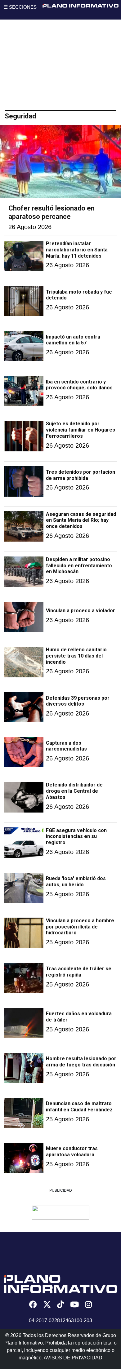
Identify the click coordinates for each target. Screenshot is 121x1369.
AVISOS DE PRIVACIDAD (73, 1357)
